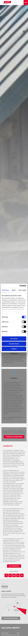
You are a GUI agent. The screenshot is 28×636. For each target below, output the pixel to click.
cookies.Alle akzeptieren (14, 436)
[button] (6, 575)
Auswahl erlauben (14, 343)
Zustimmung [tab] (5, 290)
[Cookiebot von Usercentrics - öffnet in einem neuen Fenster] (19, 286)
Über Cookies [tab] (22, 290)
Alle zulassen (14, 338)
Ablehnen (14, 348)
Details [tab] (14, 290)
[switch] (24, 322)
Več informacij (14, 566)
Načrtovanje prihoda (11, 618)
